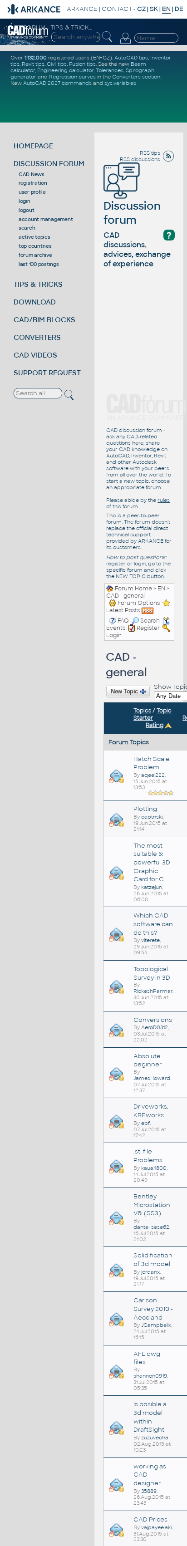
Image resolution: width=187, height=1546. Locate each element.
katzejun (151, 887)
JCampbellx (156, 1325)
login (24, 201)
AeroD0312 (154, 1027)
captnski (151, 817)
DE (179, 9)
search (27, 228)
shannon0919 (150, 1376)
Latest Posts (123, 610)
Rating (154, 725)
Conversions (152, 1020)
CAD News (31, 174)
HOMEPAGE (33, 146)
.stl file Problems (147, 1156)
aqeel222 (153, 775)
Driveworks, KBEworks (150, 1111)
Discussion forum (132, 213)
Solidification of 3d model (152, 1260)
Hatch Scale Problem (151, 763)
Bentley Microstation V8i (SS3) (151, 1205)
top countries (35, 246)
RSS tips (150, 153)
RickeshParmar (152, 991)
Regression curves (72, 77)
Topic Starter (152, 714)
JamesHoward (151, 1078)
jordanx (150, 1272)
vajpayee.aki (156, 1527)
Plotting (145, 809)
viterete (150, 940)
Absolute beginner (147, 1060)
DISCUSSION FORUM (49, 163)
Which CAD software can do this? (153, 924)
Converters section (136, 77)
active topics (34, 237)
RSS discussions (140, 159)
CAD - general (125, 595)
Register (148, 628)
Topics (142, 710)
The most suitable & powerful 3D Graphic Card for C (151, 862)
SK (154, 9)
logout (26, 210)
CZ (141, 9)
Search (150, 620)
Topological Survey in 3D (151, 973)
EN (161, 588)
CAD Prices (150, 1519)
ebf (145, 1123)
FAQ (123, 620)
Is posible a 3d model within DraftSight (150, 1416)
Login (114, 635)
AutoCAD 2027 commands (57, 83)
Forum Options (139, 603)
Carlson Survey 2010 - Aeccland (153, 1308)
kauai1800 (154, 1168)
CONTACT (117, 9)
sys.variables (120, 83)
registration (33, 183)
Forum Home (133, 588)
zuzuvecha (154, 1437)
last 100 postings (39, 264)
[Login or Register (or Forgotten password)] (125, 38)
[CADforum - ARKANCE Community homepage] (28, 31)
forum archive (35, 255)
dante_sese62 (151, 1227)
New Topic (124, 691)
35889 (149, 1491)
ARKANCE (82, 9)
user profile (32, 192)
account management (46, 219)
